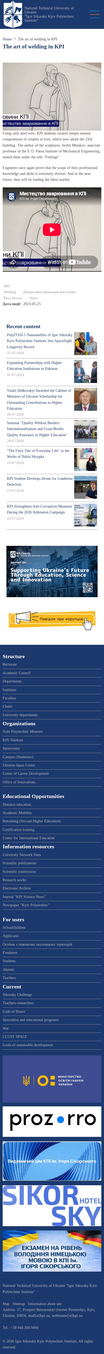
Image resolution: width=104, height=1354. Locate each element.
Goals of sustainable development (28, 1045)
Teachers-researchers (18, 1003)
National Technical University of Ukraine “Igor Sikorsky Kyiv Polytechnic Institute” (49, 14)
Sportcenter (11, 748)
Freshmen (10, 953)
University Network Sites (22, 855)
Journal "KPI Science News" (24, 897)
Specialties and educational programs (30, 1020)
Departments (12, 681)
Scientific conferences (19, 872)
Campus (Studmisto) (18, 757)
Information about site (45, 1304)
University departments (20, 715)
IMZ (7, 286)
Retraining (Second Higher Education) (32, 821)
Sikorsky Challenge (17, 995)
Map (6, 1304)
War (6, 1028)
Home (7, 39)
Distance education (17, 805)
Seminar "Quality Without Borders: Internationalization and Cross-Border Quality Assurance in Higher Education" (37, 429)
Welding (10, 292)
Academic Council (16, 673)
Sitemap (19, 1304)
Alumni (8, 970)
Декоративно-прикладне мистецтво (49, 292)
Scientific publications (19, 863)
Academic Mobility (17, 813)
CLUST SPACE (15, 1037)
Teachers (9, 978)
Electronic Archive (17, 888)
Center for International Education (29, 838)
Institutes (9, 690)
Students (9, 961)
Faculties (9, 698)
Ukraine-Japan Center (19, 765)
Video (33, 298)
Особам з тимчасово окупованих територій (37, 944)
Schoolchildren (14, 928)
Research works (14, 880)
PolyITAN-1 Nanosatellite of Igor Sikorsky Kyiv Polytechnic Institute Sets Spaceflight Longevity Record (40, 341)
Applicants (11, 936)
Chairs (7, 706)
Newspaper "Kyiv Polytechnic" (26, 905)
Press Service (13, 298)
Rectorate (10, 664)
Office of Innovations (19, 782)
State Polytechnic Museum (23, 732)
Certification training (18, 830)
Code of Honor (14, 1012)
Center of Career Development (26, 774)
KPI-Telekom (13, 740)
